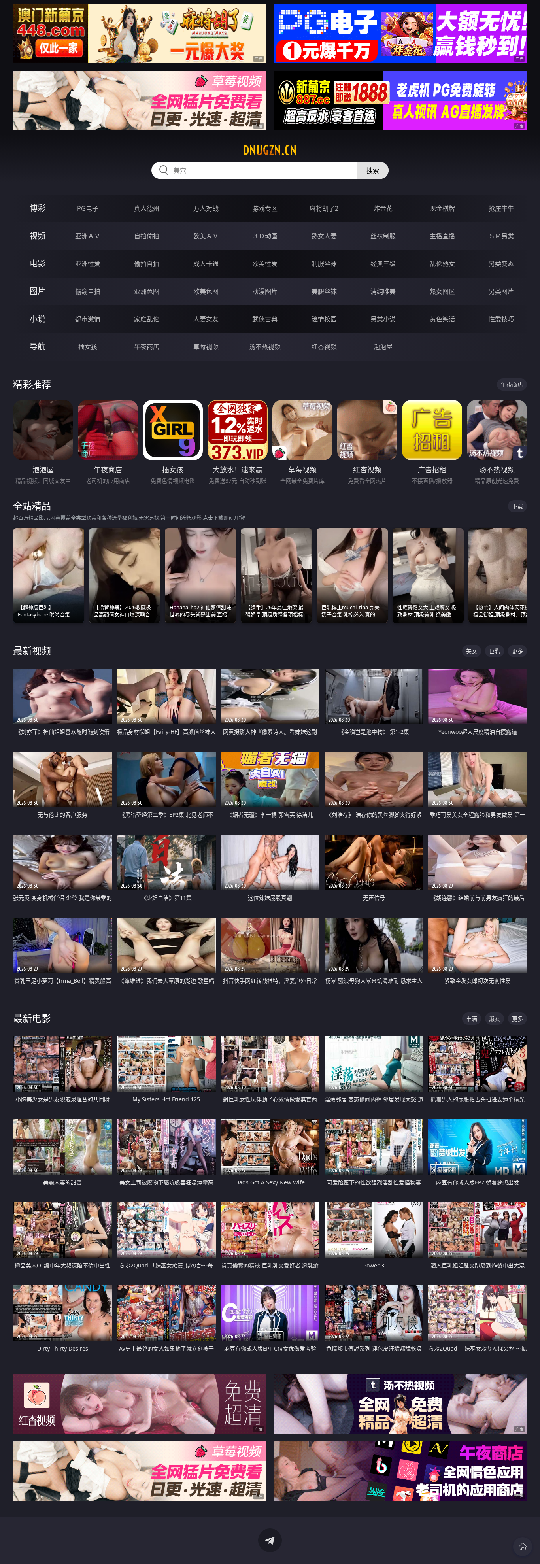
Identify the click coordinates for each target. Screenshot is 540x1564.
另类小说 (383, 319)
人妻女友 (206, 319)
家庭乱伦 (146, 319)
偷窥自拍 (87, 291)
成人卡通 (206, 263)
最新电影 (32, 1018)
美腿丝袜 (324, 291)
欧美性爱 (265, 263)
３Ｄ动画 (265, 236)
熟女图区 (442, 291)
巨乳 (494, 651)
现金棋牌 (442, 208)
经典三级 (383, 263)
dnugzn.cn (270, 150)
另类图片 (501, 291)
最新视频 (32, 650)
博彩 (37, 208)
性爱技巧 (501, 319)
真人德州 (146, 208)
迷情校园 (324, 319)
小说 (37, 319)
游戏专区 (265, 208)
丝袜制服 (383, 236)
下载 (517, 506)
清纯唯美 (383, 291)
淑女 (494, 1018)
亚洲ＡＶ (87, 236)
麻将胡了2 (324, 208)
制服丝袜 (324, 263)
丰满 (471, 1018)
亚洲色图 (146, 291)
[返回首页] (522, 1546)
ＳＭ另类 (501, 236)
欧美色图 (206, 291)
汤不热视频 (265, 346)
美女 (471, 651)
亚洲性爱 (87, 263)
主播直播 (442, 236)
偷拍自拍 (146, 263)
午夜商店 (146, 346)
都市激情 (87, 319)
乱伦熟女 (442, 263)
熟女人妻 (324, 236)
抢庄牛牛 (501, 208)
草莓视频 (206, 346)
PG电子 (87, 208)
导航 (37, 346)
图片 (37, 291)
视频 (37, 235)
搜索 (372, 170)
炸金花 (383, 208)
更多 (517, 651)
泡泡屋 (383, 346)
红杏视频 (324, 346)
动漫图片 (265, 291)
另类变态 (501, 263)
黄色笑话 (442, 319)
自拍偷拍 (146, 236)
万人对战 (206, 208)
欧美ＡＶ (206, 236)
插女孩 (87, 346)
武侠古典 (265, 319)
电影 (37, 263)
